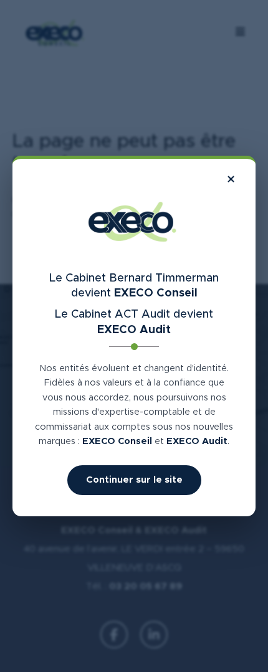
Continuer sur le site (134, 480)
